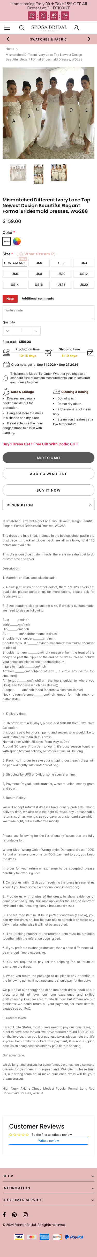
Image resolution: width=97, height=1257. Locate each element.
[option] (48, 39)
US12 (84, 274)
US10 (61, 274)
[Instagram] (25, 1215)
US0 (39, 263)
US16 (39, 285)
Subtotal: (10, 341)
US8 (39, 274)
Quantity (9, 322)
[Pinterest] (14, 1215)
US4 (84, 263)
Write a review (48, 1141)
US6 (15, 274)
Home (10, 49)
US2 (61, 263)
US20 (84, 285)
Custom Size (15, 263)
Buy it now (48, 490)
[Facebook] (4, 1215)
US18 (61, 285)
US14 (15, 285)
